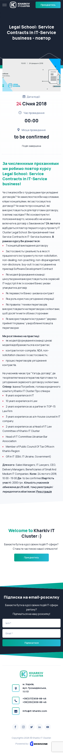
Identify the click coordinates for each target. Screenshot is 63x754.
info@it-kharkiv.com (35, 711)
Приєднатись (48, 4)
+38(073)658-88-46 (34, 698)
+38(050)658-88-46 (35, 702)
